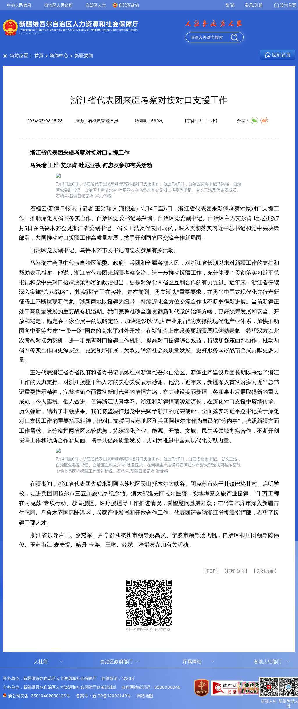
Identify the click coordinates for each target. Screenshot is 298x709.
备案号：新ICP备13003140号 (103, 695)
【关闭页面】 (265, 571)
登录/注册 (254, 5)
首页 (39, 55)
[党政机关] (198, 691)
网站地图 (145, 695)
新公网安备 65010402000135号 (39, 695)
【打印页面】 (236, 571)
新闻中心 (59, 55)
